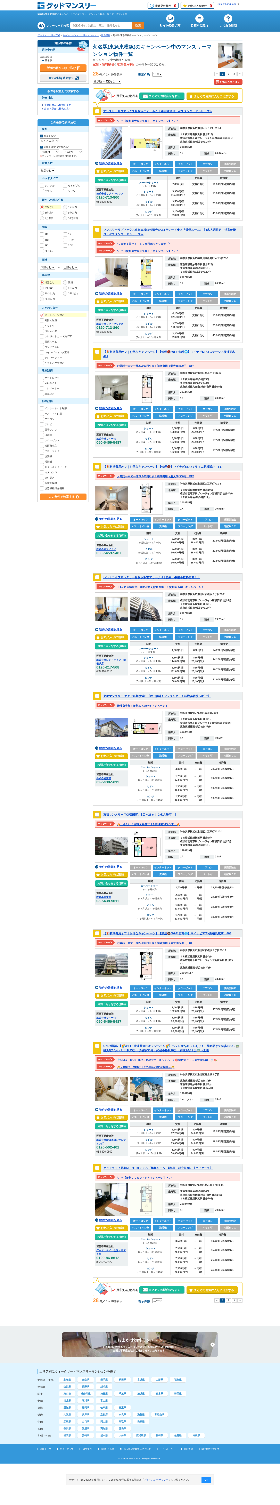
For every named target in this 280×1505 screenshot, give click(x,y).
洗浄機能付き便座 (54, 488)
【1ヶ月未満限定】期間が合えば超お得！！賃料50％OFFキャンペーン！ (160, 587)
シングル (50, 185)
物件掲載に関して (210, 1449)
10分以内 (73, 218)
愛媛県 (85, 1428)
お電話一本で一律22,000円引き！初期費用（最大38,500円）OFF (155, 365)
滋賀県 (141, 1414)
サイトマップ (66, 1449)
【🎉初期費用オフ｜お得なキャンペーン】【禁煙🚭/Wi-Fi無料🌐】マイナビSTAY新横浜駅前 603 (167, 933)
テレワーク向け (53, 357)
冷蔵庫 (48, 435)
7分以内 (49, 218)
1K (69, 234)
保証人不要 (51, 331)
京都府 (104, 1414)
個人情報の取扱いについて (137, 1449)
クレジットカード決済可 (58, 336)
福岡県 (67, 1435)
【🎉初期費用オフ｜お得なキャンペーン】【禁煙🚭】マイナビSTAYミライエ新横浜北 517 (163, 466)
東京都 (67, 1393)
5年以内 (72, 288)
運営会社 (87, 1449)
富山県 (104, 1400)
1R (46, 234)
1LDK (71, 240)
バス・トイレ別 (53, 413)
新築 (70, 282)
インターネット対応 (56, 408)
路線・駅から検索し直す (57, 108)
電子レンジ (51, 429)
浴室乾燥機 (51, 483)
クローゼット (52, 440)
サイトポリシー (167, 1449)
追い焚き (50, 477)
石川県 (85, 1400)
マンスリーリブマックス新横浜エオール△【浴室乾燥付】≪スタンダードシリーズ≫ (157, 111)
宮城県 (141, 1379)
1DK (47, 240)
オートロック (52, 377)
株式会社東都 (103, 778)
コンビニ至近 (52, 347)
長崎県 (159, 1435)
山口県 (85, 1421)
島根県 (141, 1421)
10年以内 (50, 293)
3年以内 (49, 288)
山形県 (159, 1379)
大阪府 (67, 1414)
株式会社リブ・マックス (109, 193)
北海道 (67, 1379)
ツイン (71, 191)
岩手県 (104, 1379)
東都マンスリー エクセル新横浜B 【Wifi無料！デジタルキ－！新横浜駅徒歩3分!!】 (157, 696)
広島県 (67, 1421)
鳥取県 (122, 1421)
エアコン (50, 419)
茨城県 (141, 1393)
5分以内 (72, 212)
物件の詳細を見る (110, 163)
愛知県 (67, 1407)
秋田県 (122, 1379)
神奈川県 (86, 1393)
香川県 (67, 1428)
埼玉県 (104, 1393)
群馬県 (178, 1393)
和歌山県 (159, 1414)
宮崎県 (85, 1435)
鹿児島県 (141, 1435)
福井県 (67, 1400)
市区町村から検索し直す (57, 105)
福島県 (178, 1379)
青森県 (85, 1379)
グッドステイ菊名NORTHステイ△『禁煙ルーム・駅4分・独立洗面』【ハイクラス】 (158, 1168)
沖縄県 (196, 1435)
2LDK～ (49, 251)
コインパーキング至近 (57, 352)
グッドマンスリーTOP (49, 35)
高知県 (104, 1428)
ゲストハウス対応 (54, 363)
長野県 (85, 1386)
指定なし (50, 207)
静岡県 (85, 1407)
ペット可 (50, 325)
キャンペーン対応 (54, 315)
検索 (138, 25)
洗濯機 (48, 456)
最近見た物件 (165, 5)
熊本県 (104, 1435)
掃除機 (48, 461)
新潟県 (104, 1386)
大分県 (122, 1435)
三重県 (122, 1407)
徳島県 (122, 1428)
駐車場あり (51, 393)
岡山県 (104, 1421)
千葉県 (122, 1393)
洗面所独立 (51, 445)
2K (46, 245)
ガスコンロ (51, 472)
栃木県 (159, 1393)
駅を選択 (105, 35)
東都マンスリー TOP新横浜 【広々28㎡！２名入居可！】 (140, 814)
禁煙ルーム (51, 341)
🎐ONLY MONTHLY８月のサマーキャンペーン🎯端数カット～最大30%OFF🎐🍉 (167, 1060)
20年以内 (50, 299)
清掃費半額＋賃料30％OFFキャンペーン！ (142, 705)
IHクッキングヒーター (57, 467)
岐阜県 (104, 1407)
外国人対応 (51, 320)
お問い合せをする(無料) (111, 180)
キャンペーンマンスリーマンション (81, 35)
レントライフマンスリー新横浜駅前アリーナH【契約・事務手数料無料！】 (151, 577)
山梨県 (67, 1386)
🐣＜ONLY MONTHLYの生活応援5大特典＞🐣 (145, 1067)
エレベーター (52, 388)
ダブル (48, 191)
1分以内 (72, 207)
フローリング (52, 451)
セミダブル (74, 185)
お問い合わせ (107, 1449)
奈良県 (122, 1414)
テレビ (48, 424)
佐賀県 (178, 1435)
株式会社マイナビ (106, 438)
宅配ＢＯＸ (51, 383)
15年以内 (73, 293)
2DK (70, 245)
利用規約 (188, 1449)
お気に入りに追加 (111, 171)
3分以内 (49, 212)
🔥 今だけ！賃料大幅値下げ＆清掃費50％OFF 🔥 (148, 824)
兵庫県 (85, 1414)
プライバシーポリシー (156, 1479)
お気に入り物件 (200, 5)
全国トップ (45, 1449)
